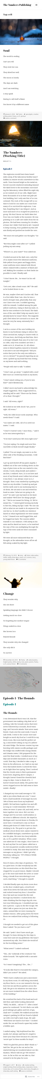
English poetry (7, 662)
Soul (6, 51)
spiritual (23, 116)
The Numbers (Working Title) (14, 154)
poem (10, 116)
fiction (28, 555)
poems (31, 662)
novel (21, 557)
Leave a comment (10, 118)
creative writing (29, 1065)
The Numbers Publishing (17, 4)
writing (15, 1071)
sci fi (18, 116)
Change (8, 594)
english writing (7, 1067)
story (21, 555)
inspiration (29, 1067)
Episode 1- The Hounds (19, 698)
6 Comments (22, 559)
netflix (5, 557)
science (29, 557)
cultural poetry (32, 660)
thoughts (34, 1069)
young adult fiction (9, 559)
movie (35, 1067)
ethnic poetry (17, 662)
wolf (11, 1071)
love (23, 662)
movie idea (6, 1069)
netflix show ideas (13, 557)
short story (27, 1069)
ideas (23, 1067)
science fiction (11, 664)
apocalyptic (29, 114)
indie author (34, 555)
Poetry (20, 114)
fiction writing (17, 1067)
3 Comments (23, 664)
